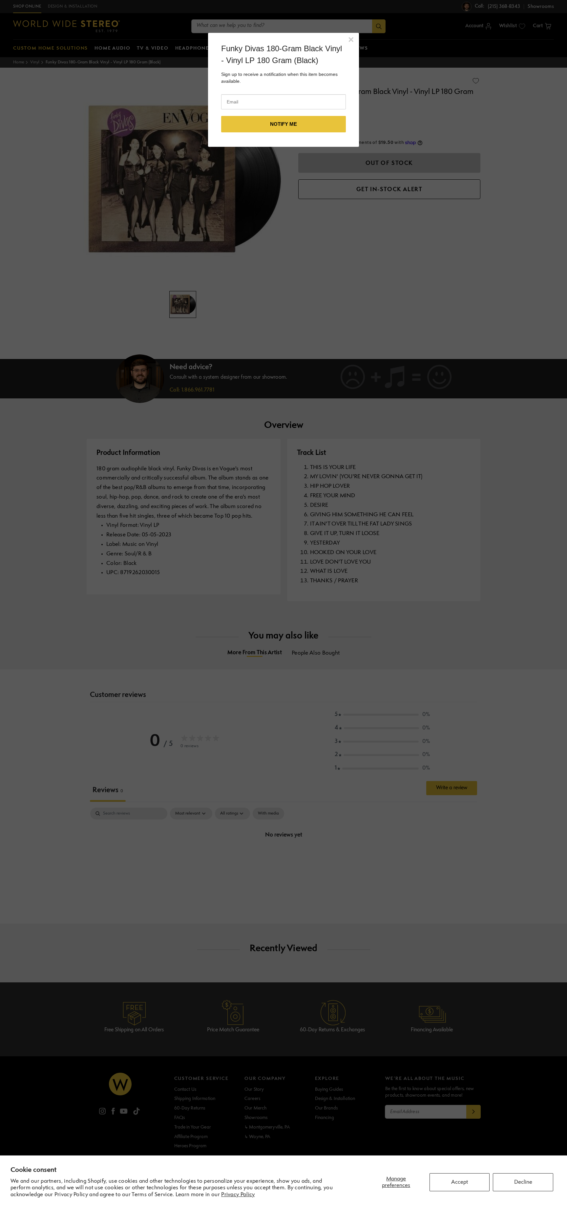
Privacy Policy (238, 1195)
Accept (459, 1182)
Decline (523, 1182)
